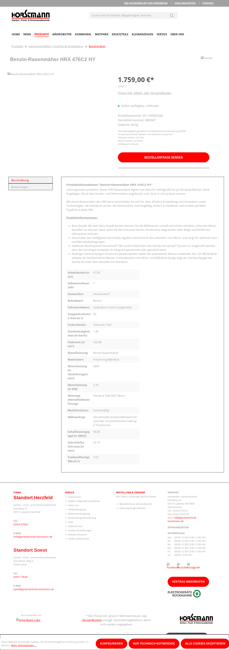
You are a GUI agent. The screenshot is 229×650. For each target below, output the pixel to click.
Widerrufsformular (78, 538)
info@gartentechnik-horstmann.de (32, 536)
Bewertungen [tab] (19, 187)
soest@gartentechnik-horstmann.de (33, 589)
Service (69, 492)
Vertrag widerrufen (188, 581)
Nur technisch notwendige (154, 643)
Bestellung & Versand (130, 492)
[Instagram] (193, 566)
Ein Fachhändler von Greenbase (146, 3)
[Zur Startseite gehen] (31, 14)
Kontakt (208, 3)
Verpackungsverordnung (82, 517)
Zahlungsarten (185, 3)
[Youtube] (182, 566)
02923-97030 (20, 524)
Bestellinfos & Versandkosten (135, 504)
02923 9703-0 (180, 510)
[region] (59, 108)
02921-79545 (20, 576)
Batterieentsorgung (79, 513)
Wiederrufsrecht (77, 534)
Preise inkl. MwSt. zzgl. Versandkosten (144, 93)
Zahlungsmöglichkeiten (132, 508)
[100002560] (59, 108)
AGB (70, 522)
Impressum (74, 496)
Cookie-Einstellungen (80, 530)
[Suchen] (172, 15)
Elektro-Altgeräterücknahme (84, 501)
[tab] (30, 180)
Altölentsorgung (77, 509)
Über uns (73, 505)
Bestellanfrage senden (163, 157)
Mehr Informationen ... (24, 645)
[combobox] (127, 15)
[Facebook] (173, 566)
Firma (17, 492)
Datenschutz (75, 526)
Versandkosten (92, 620)
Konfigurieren (111, 643)
